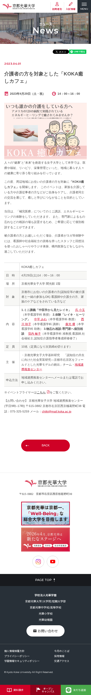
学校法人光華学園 (45, 595)
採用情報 (59, 656)
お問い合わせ (48, 630)
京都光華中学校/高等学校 (45, 607)
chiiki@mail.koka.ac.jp (56, 411)
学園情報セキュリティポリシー (22, 661)
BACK (46, 445)
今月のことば (61, 651)
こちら (41, 392)
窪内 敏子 (34, 333)
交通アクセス (61, 661)
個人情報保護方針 (14, 651)
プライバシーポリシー (17, 656)
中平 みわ (40, 319)
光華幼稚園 (45, 619)
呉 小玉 (80, 310)
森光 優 (70, 324)
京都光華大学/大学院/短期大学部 (45, 601)
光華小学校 (45, 613)
